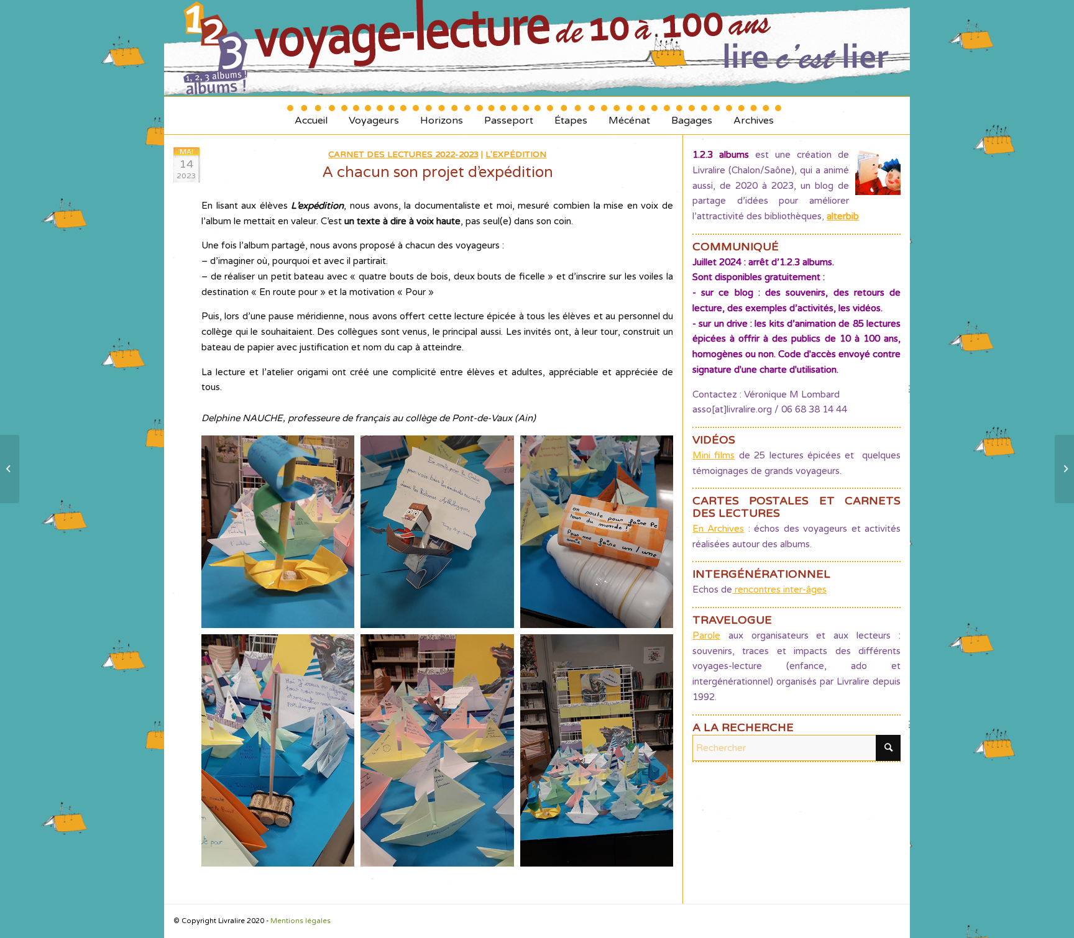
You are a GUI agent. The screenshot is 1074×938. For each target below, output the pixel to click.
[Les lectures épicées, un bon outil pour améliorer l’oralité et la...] (9, 469)
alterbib (843, 216)
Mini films (713, 455)
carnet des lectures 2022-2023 (403, 155)
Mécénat (629, 115)
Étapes (570, 115)
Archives (753, 115)
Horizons (441, 115)
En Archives (718, 528)
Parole (706, 635)
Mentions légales (300, 921)
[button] (277, 531)
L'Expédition (515, 155)
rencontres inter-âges (779, 589)
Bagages (691, 115)
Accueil (311, 115)
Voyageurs (374, 115)
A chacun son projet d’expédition (437, 172)
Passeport (508, 115)
